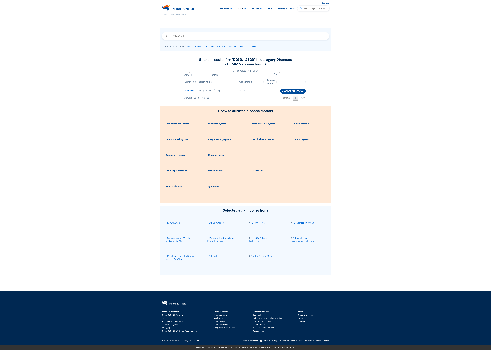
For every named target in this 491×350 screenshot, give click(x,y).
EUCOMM (221, 46)
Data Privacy (309, 341)
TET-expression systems (304, 222)
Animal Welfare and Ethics (173, 321)
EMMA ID (189, 81)
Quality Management (171, 324)
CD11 (189, 46)
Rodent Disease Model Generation (267, 318)
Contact (325, 3)
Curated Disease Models (262, 256)
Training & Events (286, 8)
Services (255, 8)
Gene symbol (246, 81)
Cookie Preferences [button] (250, 341)
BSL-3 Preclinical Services (263, 327)
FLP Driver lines (258, 222)
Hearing (242, 46)
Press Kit (301, 321)
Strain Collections (220, 324)
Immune (232, 46)
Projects (165, 318)
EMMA (172, 14)
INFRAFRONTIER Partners (172, 315)
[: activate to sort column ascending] (293, 81)
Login (318, 341)
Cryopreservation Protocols (224, 327)
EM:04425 (189, 90)
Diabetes (252, 46)
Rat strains (214, 256)
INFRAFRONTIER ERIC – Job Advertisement (179, 331)
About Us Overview (170, 311)
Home (166, 14)
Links (300, 318)
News (269, 8)
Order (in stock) (293, 91)
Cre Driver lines (216, 222)
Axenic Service (259, 324)
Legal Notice (296, 341)
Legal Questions (220, 318)
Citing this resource (280, 341)
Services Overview (261, 311)
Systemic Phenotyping (262, 321)
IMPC (212, 46)
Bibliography (167, 327)
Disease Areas (259, 331)
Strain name (205, 81)
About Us (224, 8)
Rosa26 (198, 46)
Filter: (276, 74)
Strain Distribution (221, 321)
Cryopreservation (220, 315)
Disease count (271, 82)
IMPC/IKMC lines (175, 222)
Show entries (201, 74)
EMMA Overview (220, 311)
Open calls (257, 315)
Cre (205, 46)
